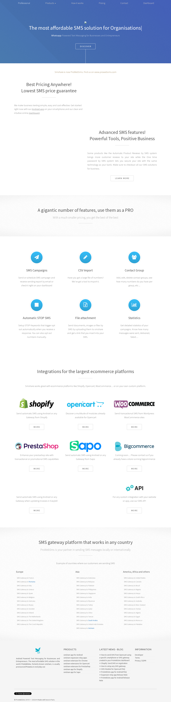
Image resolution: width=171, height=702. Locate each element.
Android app (38, 109)
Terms (137, 658)
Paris (53, 700)
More (37, 427)
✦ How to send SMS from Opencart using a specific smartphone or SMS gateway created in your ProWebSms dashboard (115, 657)
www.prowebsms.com (105, 72)
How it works (77, 3)
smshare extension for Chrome (76, 661)
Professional (24, 3)
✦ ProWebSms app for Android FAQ (113, 672)
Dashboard (148, 3)
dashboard (34, 113)
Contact (124, 3)
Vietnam (91, 628)
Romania (32, 582)
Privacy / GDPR (140, 661)
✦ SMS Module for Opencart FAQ (112, 669)
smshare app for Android (73, 655)
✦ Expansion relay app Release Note (113, 675)
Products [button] (50, 3)
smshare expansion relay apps (75, 658)
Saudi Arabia (93, 620)
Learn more (122, 178)
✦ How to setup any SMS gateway (112, 666)
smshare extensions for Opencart (77, 664)
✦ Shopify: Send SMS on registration (113, 663)
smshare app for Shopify (73, 669)
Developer (139, 655)
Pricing (102, 3)
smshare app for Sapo (72, 672)
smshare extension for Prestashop (77, 666)
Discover (85, 46)
